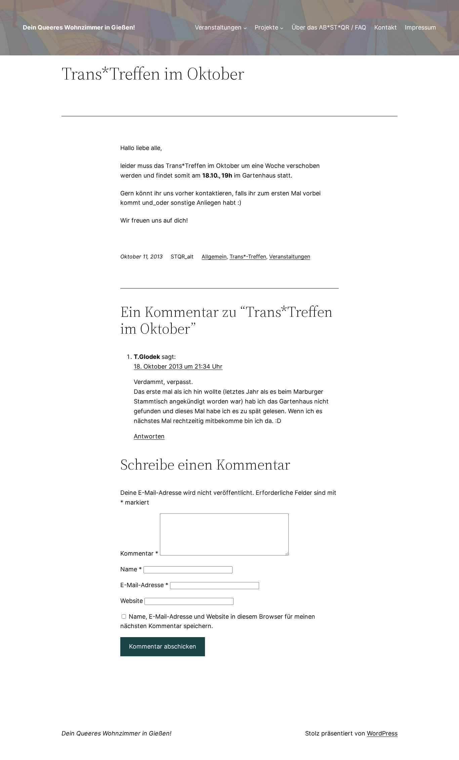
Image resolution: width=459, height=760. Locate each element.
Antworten (149, 436)
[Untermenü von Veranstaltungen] (245, 28)
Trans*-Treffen (248, 256)
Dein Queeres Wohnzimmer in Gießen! (79, 27)
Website (131, 600)
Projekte (266, 27)
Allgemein (214, 256)
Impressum (420, 27)
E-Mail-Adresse (144, 584)
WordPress (382, 733)
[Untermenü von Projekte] (282, 28)
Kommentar (139, 553)
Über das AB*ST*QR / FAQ (329, 27)
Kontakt (385, 27)
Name (131, 569)
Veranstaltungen (218, 27)
